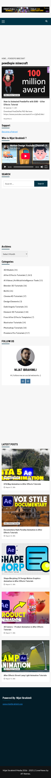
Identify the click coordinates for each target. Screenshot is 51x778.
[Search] (46, 21)
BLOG (6, 291)
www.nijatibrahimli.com (13, 704)
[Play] (5, 167)
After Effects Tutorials (11, 95)
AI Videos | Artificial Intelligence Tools (21, 280)
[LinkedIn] (28, 381)
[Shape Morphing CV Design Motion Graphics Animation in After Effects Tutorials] (25, 559)
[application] (25, 156)
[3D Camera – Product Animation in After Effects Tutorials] (25, 608)
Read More (8, 119)
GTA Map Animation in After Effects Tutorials (22, 484)
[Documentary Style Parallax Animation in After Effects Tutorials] (25, 511)
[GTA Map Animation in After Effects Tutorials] (25, 465)
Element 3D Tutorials (13, 312)
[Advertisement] (25, 39)
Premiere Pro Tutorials (14, 333)
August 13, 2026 (10, 679)
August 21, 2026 (10, 584)
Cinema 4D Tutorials (13, 296)
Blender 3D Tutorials (13, 285)
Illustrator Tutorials (13, 322)
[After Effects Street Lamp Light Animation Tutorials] (25, 656)
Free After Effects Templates (17, 317)
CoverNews (40, 770)
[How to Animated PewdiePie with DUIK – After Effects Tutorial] (25, 82)
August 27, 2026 (10, 487)
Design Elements (11, 301)
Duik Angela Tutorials (14, 306)
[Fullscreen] (46, 167)
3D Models (8, 270)
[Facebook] (23, 381)
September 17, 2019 (11, 108)
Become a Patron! (10, 131)
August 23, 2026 (10, 536)
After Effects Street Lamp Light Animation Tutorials (25, 675)
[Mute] (42, 167)
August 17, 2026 (10, 633)
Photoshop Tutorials (13, 328)
